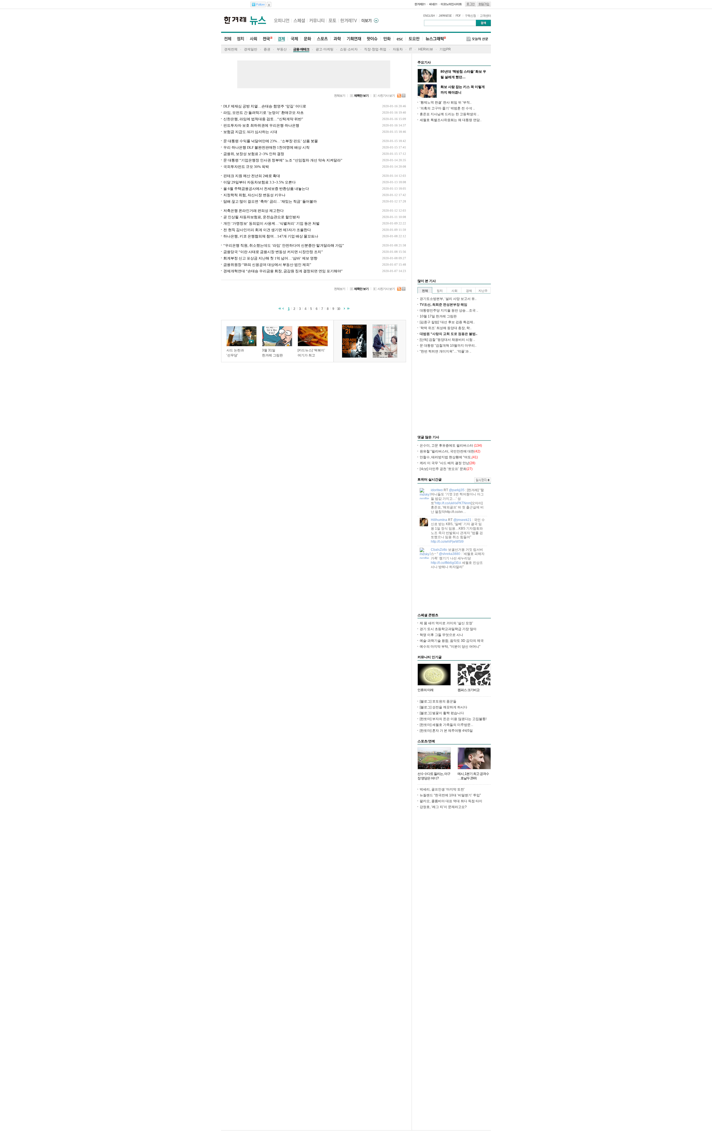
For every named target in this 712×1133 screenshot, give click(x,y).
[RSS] (399, 95)
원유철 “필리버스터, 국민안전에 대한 (450, 451)
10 (338, 308)
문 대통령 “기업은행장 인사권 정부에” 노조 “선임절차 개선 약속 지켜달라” (282, 160)
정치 (240, 39)
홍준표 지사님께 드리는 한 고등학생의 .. (449, 114)
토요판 (414, 39)
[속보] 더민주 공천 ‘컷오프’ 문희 (446, 469)
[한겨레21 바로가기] (420, 4)
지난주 (483, 290)
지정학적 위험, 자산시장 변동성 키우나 (254, 195)
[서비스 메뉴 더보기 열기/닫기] (373, 20)
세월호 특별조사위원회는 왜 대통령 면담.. (450, 120)
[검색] (483, 23)
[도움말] (404, 95)
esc (400, 39)
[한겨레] (235, 20)
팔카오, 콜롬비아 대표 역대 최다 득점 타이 (451, 801)
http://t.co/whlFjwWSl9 (447, 542)
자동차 (398, 49)
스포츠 (322, 39)
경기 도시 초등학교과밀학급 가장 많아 (448, 629)
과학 (337, 39)
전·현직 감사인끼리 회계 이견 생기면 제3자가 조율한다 (267, 230)
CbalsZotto (439, 550)
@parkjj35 (456, 490)
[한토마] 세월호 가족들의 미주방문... (446, 725)
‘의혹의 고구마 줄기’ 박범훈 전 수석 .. (447, 108)
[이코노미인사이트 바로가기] (451, 4)
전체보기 (339, 95)
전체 (425, 290)
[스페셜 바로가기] (299, 20)
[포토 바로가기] (332, 20)
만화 (387, 39)
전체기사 (227, 39)
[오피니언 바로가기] (281, 20)
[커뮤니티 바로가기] (317, 20)
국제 (294, 39)
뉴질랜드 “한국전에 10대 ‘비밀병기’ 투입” (450, 795)
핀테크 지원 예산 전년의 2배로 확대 (251, 176)
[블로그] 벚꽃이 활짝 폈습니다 (442, 713)
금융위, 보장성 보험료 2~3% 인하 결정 (253, 154)
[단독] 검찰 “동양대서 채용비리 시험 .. (447, 340)
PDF (458, 15)
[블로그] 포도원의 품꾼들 (438, 701)
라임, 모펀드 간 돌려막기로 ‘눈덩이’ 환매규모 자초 (263, 113)
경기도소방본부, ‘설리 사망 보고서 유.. (448, 299)
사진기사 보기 (386, 95)
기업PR (445, 49)
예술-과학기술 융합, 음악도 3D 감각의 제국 (452, 641)
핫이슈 (372, 39)
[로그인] (470, 4)
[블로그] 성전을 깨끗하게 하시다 (443, 707)
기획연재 (354, 39)
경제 (281, 39)
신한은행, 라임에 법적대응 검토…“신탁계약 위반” (263, 119)
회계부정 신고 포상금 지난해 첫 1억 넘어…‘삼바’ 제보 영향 (270, 258)
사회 (253, 39)
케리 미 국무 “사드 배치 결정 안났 (447, 463)
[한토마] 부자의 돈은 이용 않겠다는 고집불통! (453, 719)
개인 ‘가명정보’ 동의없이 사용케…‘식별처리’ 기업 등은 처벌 (271, 223)
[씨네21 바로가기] (433, 4)
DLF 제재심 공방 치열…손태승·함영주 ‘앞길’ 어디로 (264, 106)
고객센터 (485, 15)
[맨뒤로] (348, 308)
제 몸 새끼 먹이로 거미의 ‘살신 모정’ (446, 623)
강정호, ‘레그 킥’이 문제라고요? (443, 807)
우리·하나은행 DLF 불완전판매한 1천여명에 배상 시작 (266, 147)
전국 (267, 39)
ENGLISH (429, 15)
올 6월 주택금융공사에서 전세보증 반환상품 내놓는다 (266, 189)
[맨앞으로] (279, 308)
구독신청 (470, 15)
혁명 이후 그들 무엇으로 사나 (441, 635)
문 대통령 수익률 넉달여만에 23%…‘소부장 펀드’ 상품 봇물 (270, 141)
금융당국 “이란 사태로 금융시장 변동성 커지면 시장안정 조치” (273, 252)
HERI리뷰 (425, 49)
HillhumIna (439, 520)
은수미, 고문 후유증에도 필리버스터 (451, 445)
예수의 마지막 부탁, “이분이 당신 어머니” (450, 647)
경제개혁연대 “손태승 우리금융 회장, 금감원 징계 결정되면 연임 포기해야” (283, 271)
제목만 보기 (361, 95)
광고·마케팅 (324, 49)
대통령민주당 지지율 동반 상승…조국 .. (449, 310)
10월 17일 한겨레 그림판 (438, 316)
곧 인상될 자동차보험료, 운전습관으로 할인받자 (261, 217)
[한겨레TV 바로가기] (348, 20)
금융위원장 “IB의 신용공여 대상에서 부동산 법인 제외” (267, 265)
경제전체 (231, 49)
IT (410, 49)
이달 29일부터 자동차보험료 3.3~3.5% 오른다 (259, 182)
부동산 (282, 49)
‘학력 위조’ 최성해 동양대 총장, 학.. (445, 328)
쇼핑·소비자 (349, 49)
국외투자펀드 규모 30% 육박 (246, 167)
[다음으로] (344, 308)
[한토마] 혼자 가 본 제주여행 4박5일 (446, 731)
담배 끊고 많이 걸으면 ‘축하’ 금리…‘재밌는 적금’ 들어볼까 (270, 201)
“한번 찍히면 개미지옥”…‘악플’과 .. (445, 351)
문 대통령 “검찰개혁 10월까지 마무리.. (448, 346)
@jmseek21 (462, 520)
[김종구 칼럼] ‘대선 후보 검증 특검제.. (447, 322)
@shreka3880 (449, 554)
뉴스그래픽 (434, 39)
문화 (307, 39)
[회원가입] (484, 4)
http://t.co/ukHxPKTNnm (453, 503)
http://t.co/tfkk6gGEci (446, 563)
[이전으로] (283, 308)
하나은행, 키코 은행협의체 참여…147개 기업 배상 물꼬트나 (270, 236)
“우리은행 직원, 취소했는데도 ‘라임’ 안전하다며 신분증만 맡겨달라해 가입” (283, 245)
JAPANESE (445, 15)
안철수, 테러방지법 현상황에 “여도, (449, 457)
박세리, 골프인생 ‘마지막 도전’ (442, 789)
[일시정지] (482, 480)
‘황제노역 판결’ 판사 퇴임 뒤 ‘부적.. (445, 102)
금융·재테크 (301, 49)
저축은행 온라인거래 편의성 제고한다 (253, 211)
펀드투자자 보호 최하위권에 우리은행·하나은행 (261, 125)
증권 (267, 49)
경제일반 (250, 49)
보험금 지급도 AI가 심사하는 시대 (250, 132)
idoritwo (437, 490)
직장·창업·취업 (375, 49)
